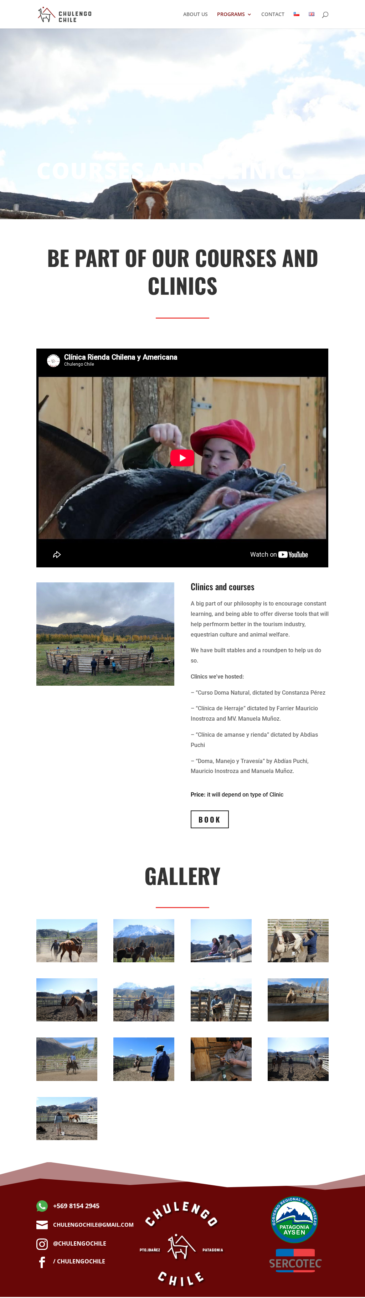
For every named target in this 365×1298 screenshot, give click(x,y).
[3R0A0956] (298, 1079)
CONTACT (272, 14)
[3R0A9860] (66, 960)
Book (210, 819)
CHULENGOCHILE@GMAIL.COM (93, 1224)
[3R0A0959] (66, 1019)
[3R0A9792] (298, 960)
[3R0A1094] (298, 1019)
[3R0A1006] (221, 960)
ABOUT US (195, 14)
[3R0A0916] (143, 1019)
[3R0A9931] (143, 1079)
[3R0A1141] (221, 1019)
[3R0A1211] (221, 1079)
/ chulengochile (79, 1261)
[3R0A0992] (143, 960)
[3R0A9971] (66, 1079)
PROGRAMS (231, 14)
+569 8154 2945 (76, 1205)
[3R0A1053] (66, 1138)
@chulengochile (79, 1243)
